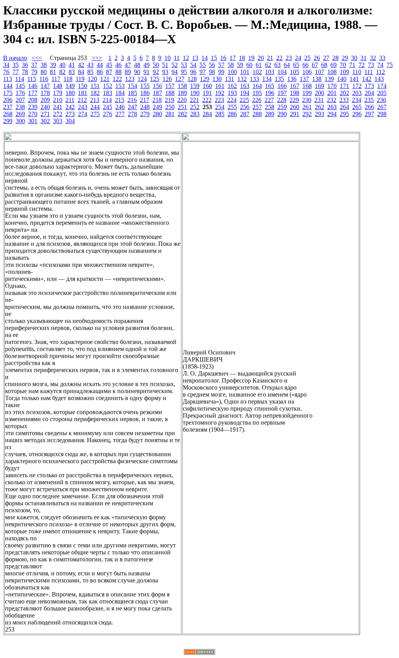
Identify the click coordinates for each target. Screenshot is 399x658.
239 (32, 107)
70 (343, 65)
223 (219, 100)
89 (128, 72)
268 (7, 114)
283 (195, 114)
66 (305, 65)
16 (223, 58)
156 (157, 86)
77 (15, 72)
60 (249, 65)
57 (221, 65)
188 (170, 93)
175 (7, 93)
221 (194, 100)
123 (129, 79)
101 (244, 72)
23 (289, 58)
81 (53, 72)
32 (373, 58)
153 (120, 86)
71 (352, 65)
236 (381, 100)
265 (357, 107)
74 (380, 65)
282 (182, 114)
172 (357, 86)
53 (184, 65)
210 (57, 100)
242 (70, 107)
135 (279, 79)
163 (244, 86)
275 (95, 114)
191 (207, 93)
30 (354, 58)
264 (344, 107)
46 (118, 65)
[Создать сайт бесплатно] (199, 652)
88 (118, 72)
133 (254, 79)
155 (145, 86)
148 (57, 86)
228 (281, 100)
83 (72, 72)
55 (203, 65)
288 (257, 114)
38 (44, 65)
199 (307, 93)
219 (169, 100)
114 (19, 79)
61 (259, 65)
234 (356, 100)
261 (307, 107)
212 (82, 100)
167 (294, 86)
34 (6, 65)
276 (107, 114)
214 (107, 100)
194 (244, 93)
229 (294, 100)
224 (232, 100)
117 (55, 79)
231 (319, 100)
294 (332, 114)
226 (256, 100)
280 (157, 114)
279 (145, 114)
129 (204, 79)
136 (292, 79)
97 (203, 72)
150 (82, 86)
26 (317, 58)
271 (45, 114)
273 (70, 114)
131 (229, 79)
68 (324, 65)
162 (232, 86)
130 (217, 79)
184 (120, 93)
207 (20, 100)
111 (368, 72)
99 (221, 72)
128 (192, 79)
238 (20, 107)
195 (257, 93)
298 (382, 114)
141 (354, 79)
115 (31, 79)
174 (382, 86)
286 (232, 114)
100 (232, 72)
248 (145, 107)
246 (120, 107)
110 (356, 72)
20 (261, 58)
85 (90, 72)
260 (294, 107)
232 (331, 100)
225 (244, 100)
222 (207, 100)
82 (62, 72)
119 (80, 79)
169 (319, 86)
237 (7, 107)
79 (34, 72)
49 (146, 65)
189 (182, 93)
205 (382, 93)
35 (15, 65)
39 (53, 65)
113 (7, 79)
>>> (97, 58)
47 (128, 65)
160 (207, 86)
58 (231, 65)
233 (344, 100)
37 (34, 65)
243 (82, 107)
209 (45, 100)
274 (82, 114)
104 (282, 72)
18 (242, 58)
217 (144, 100)
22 (279, 58)
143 (379, 79)
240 (45, 107)
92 (156, 72)
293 (319, 114)
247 (132, 107)
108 (332, 72)
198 (294, 93)
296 (357, 114)
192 (219, 93)
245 (107, 107)
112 (380, 72)
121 (104, 79)
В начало (15, 58)
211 (69, 100)
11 (177, 58)
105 (294, 72)
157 (170, 86)
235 (369, 100)
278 (132, 114)
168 (307, 86)
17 (233, 58)
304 (70, 121)
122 (117, 79)
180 (70, 93)
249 (157, 107)
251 (182, 107)
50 (156, 65)
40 (62, 65)
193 (232, 93)
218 (157, 100)
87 (109, 72)
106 (307, 72)
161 (219, 86)
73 (371, 65)
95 (184, 72)
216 (132, 100)
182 (95, 93)
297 (369, 114)
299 (7, 121)
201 (332, 93)
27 (326, 58)
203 (357, 93)
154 (132, 86)
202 (344, 93)
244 (95, 107)
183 (107, 93)
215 (119, 100)
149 (70, 86)
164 (257, 86)
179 (57, 93)
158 (182, 86)
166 (282, 86)
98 (212, 72)
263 (332, 107)
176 (20, 93)
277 (120, 114)
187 (157, 93)
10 (167, 58)
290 (282, 114)
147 (45, 86)
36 (25, 65)
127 (179, 79)
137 (304, 79)
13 (195, 58)
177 (32, 93)
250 (170, 107)
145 (20, 86)
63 (277, 65)
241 (57, 107)
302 (45, 121)
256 (244, 107)
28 (335, 58)
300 (20, 121)
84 (81, 72)
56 (212, 65)
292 (307, 114)
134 (267, 79)
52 (174, 65)
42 (81, 65)
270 (32, 114)
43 (90, 65)
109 (344, 72)
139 (329, 79)
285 (219, 114)
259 (282, 107)
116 (43, 79)
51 (165, 65)
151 (95, 86)
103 (269, 72)
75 (390, 65)
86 (100, 72)
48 (137, 65)
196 (269, 93)
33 (382, 58)
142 (366, 79)
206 (7, 100)
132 (242, 79)
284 (207, 114)
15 (214, 58)
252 (195, 107)
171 (344, 86)
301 (32, 121)
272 (57, 114)
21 (270, 58)
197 (282, 93)
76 (6, 72)
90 (137, 72)
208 (32, 100)
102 (257, 72)
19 (251, 58)
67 (315, 65)
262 (319, 107)
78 (25, 72)
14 (204, 58)
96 (193, 72)
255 (232, 107)
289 (269, 114)
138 (316, 79)
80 (44, 72)
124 (142, 79)
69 (333, 65)
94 (174, 72)
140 (341, 79)
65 (296, 65)
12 (186, 58)
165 (269, 86)
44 (100, 65)
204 (369, 93)
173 (369, 86)
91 (146, 72)
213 (94, 100)
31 (363, 58)
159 (195, 86)
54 (193, 65)
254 (219, 107)
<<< (37, 58)
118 (68, 79)
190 (195, 93)
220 (182, 100)
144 (7, 86)
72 (361, 65)
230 (306, 100)
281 (170, 114)
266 (369, 107)
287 (244, 114)
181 (82, 93)
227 (269, 100)
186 (145, 93)
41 (72, 65)
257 (257, 107)
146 (32, 86)
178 (45, 93)
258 (269, 107)
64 (287, 65)
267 (382, 107)
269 (20, 114)
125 (154, 79)
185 (132, 93)
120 (92, 79)
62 (268, 65)
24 (298, 58)
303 (57, 121)
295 (344, 114)
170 (332, 86)
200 (319, 93)
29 (345, 58)
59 (240, 65)
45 (109, 65)
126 (167, 79)
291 (294, 114)
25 (307, 58)
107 (319, 72)
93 (165, 72)
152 (107, 86)
